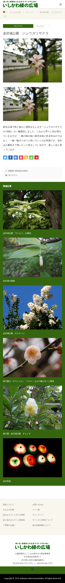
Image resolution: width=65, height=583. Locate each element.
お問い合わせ (37, 504)
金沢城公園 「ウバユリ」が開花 (17, 233)
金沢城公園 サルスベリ (14, 333)
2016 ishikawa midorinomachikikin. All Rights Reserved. (38, 578)
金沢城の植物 (9, 280)
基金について (8, 504)
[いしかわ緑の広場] (20, 4)
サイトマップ (37, 514)
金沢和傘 (7, 481)
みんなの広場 (8, 509)
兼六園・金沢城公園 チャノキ (17, 433)
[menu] (60, 4)
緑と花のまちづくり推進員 (14, 520)
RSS (32, 568)
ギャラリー (41, 26)
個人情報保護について (41, 525)
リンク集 (36, 509)
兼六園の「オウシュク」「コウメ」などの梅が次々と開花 (28, 381)
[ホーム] (4, 11)
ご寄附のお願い (9, 525)
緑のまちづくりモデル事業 (14, 514)
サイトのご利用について (42, 520)
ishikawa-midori (21, 171)
